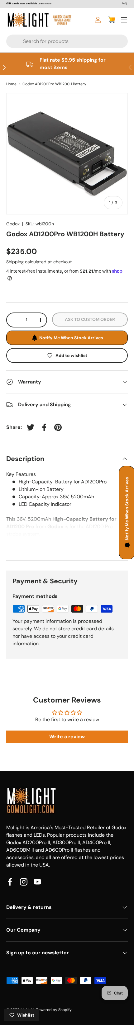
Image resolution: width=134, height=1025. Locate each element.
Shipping (15, 262)
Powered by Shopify (54, 1009)
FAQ (124, 3)
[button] (111, 20)
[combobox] (54, 41)
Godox (13, 224)
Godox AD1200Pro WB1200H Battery (54, 84)
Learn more (44, 3)
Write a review (67, 736)
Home (11, 84)
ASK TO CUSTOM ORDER (90, 319)
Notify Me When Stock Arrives (71, 338)
